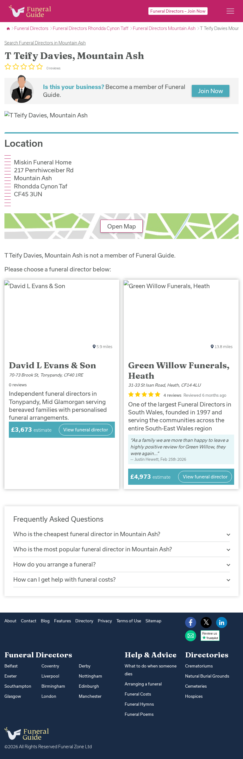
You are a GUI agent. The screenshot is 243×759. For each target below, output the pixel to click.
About (10, 621)
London (48, 696)
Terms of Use (128, 621)
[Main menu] (230, 11)
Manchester (90, 696)
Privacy (105, 621)
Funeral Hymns (139, 704)
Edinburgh (89, 686)
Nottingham (90, 676)
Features (62, 621)
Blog (45, 621)
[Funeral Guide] (9, 28)
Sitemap (153, 621)
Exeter (10, 676)
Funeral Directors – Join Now (177, 11)
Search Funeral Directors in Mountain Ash (45, 42)
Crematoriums (199, 666)
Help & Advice (151, 654)
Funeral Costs (138, 694)
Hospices (193, 696)
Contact (28, 621)
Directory (84, 621)
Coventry (50, 666)
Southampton (17, 686)
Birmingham (53, 686)
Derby (84, 666)
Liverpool (50, 676)
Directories (206, 654)
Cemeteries (196, 686)
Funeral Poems (139, 714)
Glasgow (12, 696)
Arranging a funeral (143, 684)
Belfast (11, 666)
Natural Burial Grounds (207, 676)
